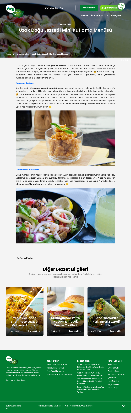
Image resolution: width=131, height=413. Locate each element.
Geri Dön (125, 60)
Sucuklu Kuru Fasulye (55, 368)
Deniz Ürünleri (113, 371)
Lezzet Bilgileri (113, 15)
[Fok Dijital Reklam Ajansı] (123, 405)
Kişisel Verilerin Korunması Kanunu (78, 406)
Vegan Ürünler (113, 384)
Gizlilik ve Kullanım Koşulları (50, 406)
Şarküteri (112, 378)
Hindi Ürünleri (113, 381)
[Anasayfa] (15, 12)
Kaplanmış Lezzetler (116, 374)
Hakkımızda (10, 380)
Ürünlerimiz (97, 15)
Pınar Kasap (113, 388)
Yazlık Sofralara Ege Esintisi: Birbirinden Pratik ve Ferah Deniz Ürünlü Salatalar (90, 367)
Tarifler (84, 15)
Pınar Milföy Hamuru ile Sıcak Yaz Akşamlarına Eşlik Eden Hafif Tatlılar (90, 389)
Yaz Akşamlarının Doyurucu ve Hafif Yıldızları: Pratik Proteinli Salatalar (89, 381)
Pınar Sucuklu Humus (55, 371)
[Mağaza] (112, 6)
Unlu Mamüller (113, 368)
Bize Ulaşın (21, 380)
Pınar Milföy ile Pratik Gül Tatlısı (59, 374)
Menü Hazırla (89, 8)
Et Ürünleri (112, 365)
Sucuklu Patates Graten (57, 365)
